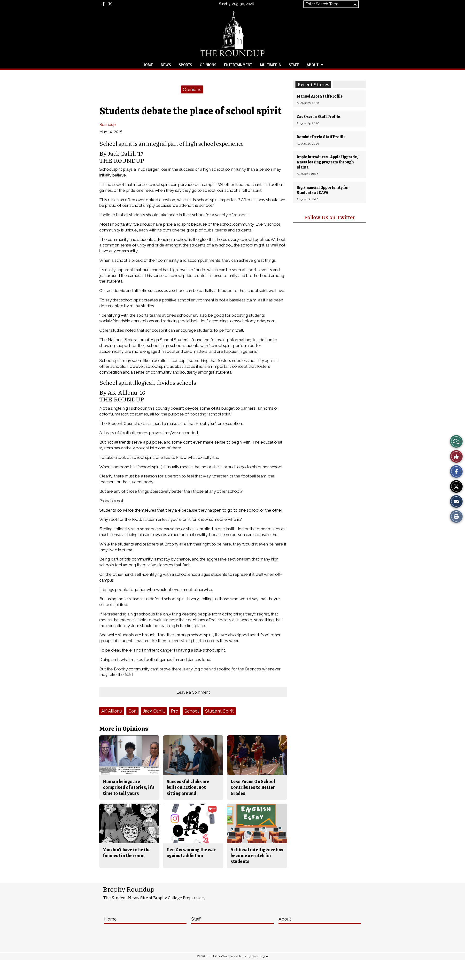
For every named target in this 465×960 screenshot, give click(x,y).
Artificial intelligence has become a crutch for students (257, 855)
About (312, 64)
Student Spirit (219, 711)
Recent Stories (313, 84)
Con (132, 711)
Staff (294, 64)
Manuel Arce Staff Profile (320, 96)
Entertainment (238, 64)
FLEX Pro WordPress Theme (228, 956)
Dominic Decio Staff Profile (321, 136)
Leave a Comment (193, 692)
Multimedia (270, 64)
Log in (264, 956)
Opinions (208, 64)
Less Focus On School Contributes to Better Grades (253, 787)
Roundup (107, 124)
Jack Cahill (154, 711)
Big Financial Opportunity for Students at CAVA (323, 190)
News (166, 64)
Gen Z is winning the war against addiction (191, 852)
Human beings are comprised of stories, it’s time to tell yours (129, 787)
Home (148, 64)
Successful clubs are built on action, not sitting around (188, 787)
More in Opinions (123, 728)
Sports (185, 64)
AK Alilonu (111, 711)
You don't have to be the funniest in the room (127, 852)
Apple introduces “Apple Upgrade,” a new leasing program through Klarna (328, 162)
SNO (254, 956)
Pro (174, 711)
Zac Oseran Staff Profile (318, 116)
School (192, 711)
